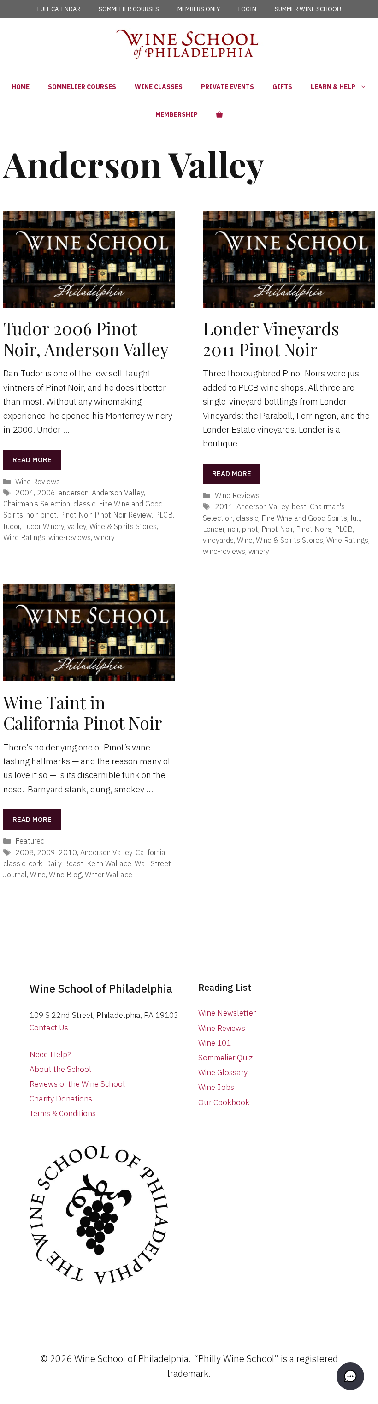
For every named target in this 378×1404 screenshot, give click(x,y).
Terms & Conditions (63, 1113)
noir (31, 514)
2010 (68, 852)
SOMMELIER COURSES (129, 9)
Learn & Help (333, 87)
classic (84, 503)
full (355, 518)
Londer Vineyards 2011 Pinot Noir (271, 338)
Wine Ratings (24, 537)
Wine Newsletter (227, 1013)
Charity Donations (61, 1099)
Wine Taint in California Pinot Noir (82, 712)
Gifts (282, 87)
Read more (32, 459)
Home (21, 87)
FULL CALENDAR (58, 9)
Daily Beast (64, 863)
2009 (46, 852)
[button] (350, 1376)
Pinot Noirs (313, 529)
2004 (24, 492)
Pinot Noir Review (123, 514)
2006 (46, 492)
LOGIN (247, 9)
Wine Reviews (37, 481)
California (150, 852)
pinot (49, 514)
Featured (30, 840)
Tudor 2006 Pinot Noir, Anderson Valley (86, 338)
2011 (224, 506)
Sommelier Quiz (225, 1058)
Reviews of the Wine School (77, 1084)
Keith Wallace (109, 863)
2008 (24, 852)
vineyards (218, 540)
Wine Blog (65, 874)
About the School (60, 1069)
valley (76, 526)
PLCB (164, 514)
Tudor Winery (43, 526)
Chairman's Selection (36, 503)
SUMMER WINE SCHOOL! (308, 9)
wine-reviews (69, 537)
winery (104, 537)
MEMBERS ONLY (198, 9)
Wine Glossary (223, 1072)
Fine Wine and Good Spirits (304, 518)
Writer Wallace (108, 874)
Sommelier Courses (82, 87)
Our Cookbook (223, 1102)
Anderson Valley (118, 492)
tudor (11, 526)
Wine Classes (159, 87)
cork (35, 863)
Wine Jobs (216, 1087)
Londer (213, 529)
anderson (74, 492)
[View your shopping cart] (219, 114)
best (299, 506)
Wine (245, 540)
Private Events (227, 87)
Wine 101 (214, 1043)
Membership (176, 114)
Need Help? (50, 1054)
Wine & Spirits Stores (123, 526)
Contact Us (49, 1028)
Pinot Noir (75, 514)
